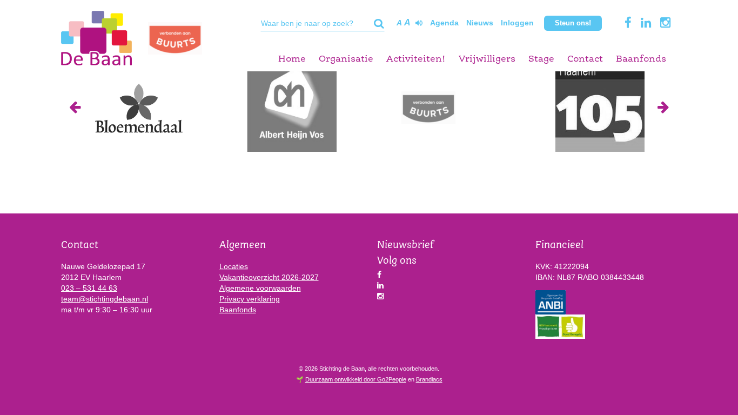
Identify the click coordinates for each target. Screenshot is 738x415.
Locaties (233, 266)
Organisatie (346, 59)
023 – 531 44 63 (89, 288)
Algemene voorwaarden (260, 288)
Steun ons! (573, 23)
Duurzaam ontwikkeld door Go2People (355, 379)
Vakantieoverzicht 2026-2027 (269, 277)
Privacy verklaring (249, 298)
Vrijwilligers (487, 59)
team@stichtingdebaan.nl (104, 298)
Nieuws (479, 22)
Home (292, 59)
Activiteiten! (416, 59)
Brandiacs (429, 379)
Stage (541, 59)
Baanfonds (641, 59)
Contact (585, 59)
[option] (138, 107)
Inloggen (517, 22)
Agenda (444, 22)
